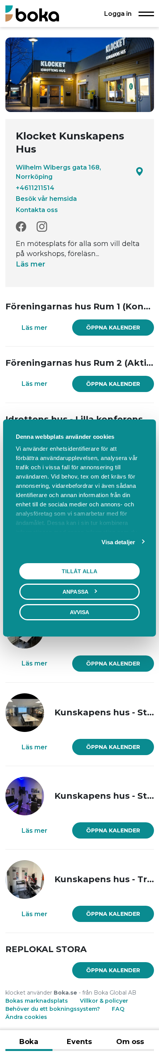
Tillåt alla (79, 571)
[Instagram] (42, 227)
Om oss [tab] (130, 1041)
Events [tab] (79, 1041)
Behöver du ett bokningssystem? (52, 1008)
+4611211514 (35, 188)
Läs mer (30, 264)
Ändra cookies (26, 1017)
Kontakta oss (37, 210)
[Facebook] (21, 227)
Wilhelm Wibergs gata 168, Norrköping (58, 171)
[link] (113, 327)
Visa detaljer (118, 542)
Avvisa (80, 612)
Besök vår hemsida (46, 198)
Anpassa (75, 592)
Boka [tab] (28, 1041)
